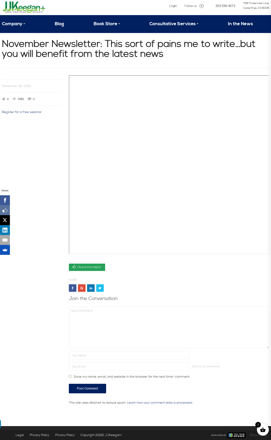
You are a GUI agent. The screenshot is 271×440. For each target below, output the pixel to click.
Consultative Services (172, 24)
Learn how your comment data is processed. (160, 403)
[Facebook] (5, 200)
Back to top (258, 435)
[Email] (5, 240)
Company (12, 24)
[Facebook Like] (5, 210)
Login (173, 6)
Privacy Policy (39, 435)
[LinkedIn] (5, 230)
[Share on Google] (82, 288)
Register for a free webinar (22, 112)
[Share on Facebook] (72, 288)
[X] (5, 220)
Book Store (105, 24)
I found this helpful (89, 267)
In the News (240, 24)
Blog (59, 24)
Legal (20, 435)
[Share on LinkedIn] (91, 288)
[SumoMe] (5, 250)
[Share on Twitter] (100, 288)
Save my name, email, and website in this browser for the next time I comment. (132, 377)
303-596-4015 (225, 6)
